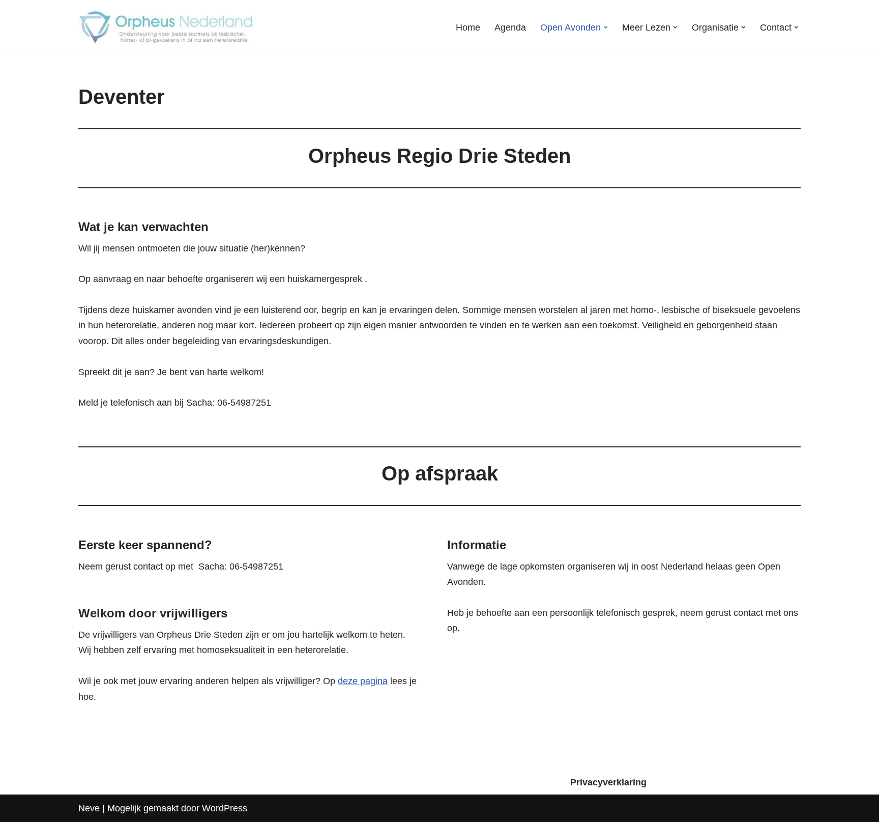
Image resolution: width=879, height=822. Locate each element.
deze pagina (363, 681)
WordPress (224, 808)
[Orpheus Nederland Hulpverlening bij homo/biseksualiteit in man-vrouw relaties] (167, 27)
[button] (605, 27)
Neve (89, 808)
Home (468, 27)
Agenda (510, 27)
